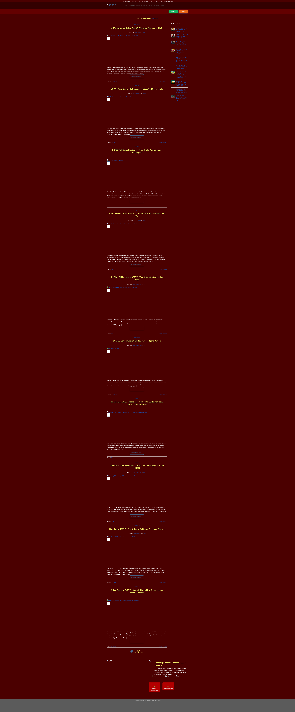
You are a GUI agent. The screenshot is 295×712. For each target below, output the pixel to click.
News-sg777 (137, 24)
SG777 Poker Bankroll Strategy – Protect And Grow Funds (137, 89)
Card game (139, 5)
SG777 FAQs (159, 1)
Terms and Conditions (168, 1)
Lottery (150, 5)
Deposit (129, 1)
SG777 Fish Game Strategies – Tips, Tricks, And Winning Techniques (181, 43)
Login (183, 11)
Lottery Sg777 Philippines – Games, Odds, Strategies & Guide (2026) (181, 83)
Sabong (156, 5)
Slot (126, 5)
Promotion (140, 1)
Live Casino (132, 5)
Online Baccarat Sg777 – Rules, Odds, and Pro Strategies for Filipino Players (181, 98)
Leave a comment (163, 81)
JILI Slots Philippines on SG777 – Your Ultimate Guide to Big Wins (181, 59)
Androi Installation (154, 689)
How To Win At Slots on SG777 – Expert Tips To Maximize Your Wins (181, 51)
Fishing (145, 5)
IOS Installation (168, 688)
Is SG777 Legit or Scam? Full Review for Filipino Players (137, 341)
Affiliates (134, 1)
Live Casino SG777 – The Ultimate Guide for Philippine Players (136, 529)
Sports (162, 5)
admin (155, 18)
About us (152, 1)
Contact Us (146, 1)
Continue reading (136, 76)
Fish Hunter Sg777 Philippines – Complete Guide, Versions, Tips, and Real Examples (181, 74)
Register (124, 1)
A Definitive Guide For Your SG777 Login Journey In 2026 (136, 28)
